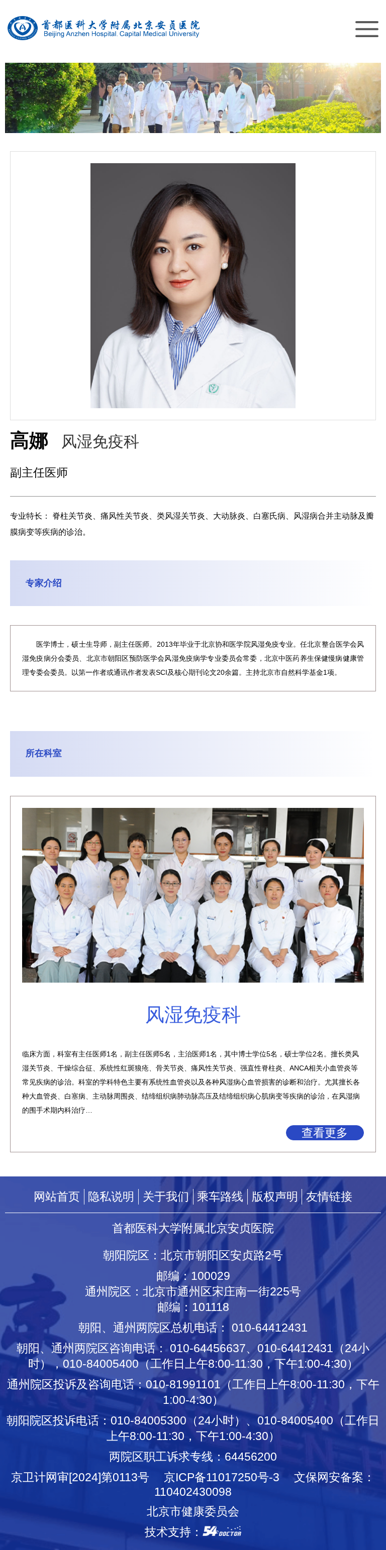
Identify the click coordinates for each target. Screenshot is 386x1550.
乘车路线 (220, 1196)
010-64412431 (270, 1327)
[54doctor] (222, 1531)
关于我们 (166, 1196)
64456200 (251, 1456)
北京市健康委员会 (193, 1511)
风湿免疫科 (100, 441)
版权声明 (275, 1196)
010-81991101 (183, 1384)
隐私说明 (111, 1196)
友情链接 (329, 1196)
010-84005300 (148, 1420)
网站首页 (57, 1196)
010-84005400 (101, 1363)
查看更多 (325, 1132)
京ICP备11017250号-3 (227, 1477)
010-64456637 (208, 1348)
